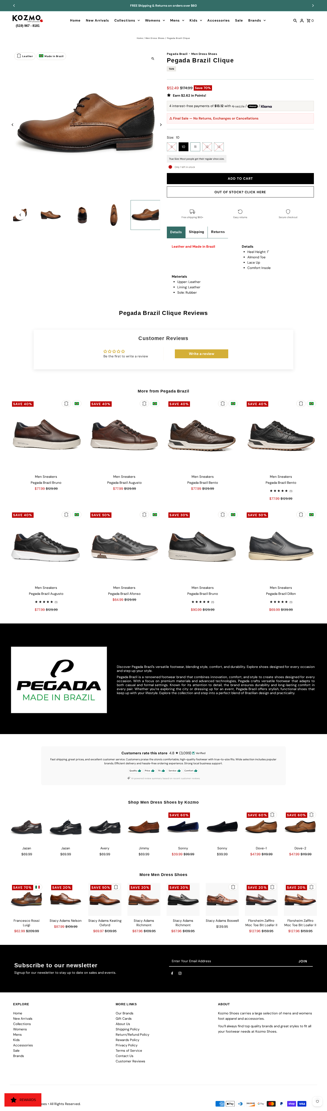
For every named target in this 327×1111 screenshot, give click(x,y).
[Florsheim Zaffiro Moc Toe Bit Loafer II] (261, 899)
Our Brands (124, 1013)
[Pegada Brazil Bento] (202, 435)
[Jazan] (26, 827)
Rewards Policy (127, 1040)
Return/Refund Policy (132, 1034)
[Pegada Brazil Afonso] (124, 546)
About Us (123, 1024)
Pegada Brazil (177, 54)
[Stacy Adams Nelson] (66, 899)
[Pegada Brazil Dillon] (280, 546)
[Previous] (14, 5)
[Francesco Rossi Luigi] (26, 899)
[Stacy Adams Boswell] (222, 899)
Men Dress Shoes (155, 38)
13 (218, 147)
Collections (124, 20)
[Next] (312, 5)
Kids (194, 20)
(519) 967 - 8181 (28, 25)
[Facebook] (172, 974)
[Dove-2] (300, 827)
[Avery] (105, 827)
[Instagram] (180, 974)
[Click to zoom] (153, 59)
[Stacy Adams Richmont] (144, 899)
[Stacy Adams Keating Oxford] (105, 899)
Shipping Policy (127, 1029)
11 (195, 147)
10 (183, 147)
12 (207, 147)
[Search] (295, 20)
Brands (254, 20)
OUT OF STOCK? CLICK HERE (240, 192)
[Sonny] (183, 827)
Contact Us (124, 1056)
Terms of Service (129, 1050)
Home (75, 20)
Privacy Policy (126, 1045)
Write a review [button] (201, 353)
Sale (239, 20)
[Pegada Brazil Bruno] (46, 435)
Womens (152, 20)
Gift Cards (124, 1018)
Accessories (218, 20)
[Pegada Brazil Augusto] (124, 435)
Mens (175, 20)
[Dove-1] (261, 827)
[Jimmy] (144, 827)
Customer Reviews (130, 1061)
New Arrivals (97, 20)
